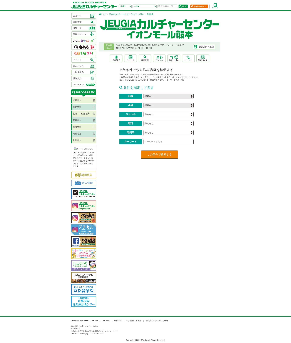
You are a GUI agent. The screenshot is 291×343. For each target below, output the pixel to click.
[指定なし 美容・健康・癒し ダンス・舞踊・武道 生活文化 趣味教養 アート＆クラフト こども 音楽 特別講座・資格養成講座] (169, 114)
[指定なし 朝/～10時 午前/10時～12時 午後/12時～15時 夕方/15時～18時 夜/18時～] (169, 132)
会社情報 (118, 321)
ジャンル (159, 60)
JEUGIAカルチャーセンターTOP (84, 321)
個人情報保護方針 (134, 321)
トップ (103, 14)
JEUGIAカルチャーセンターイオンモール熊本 (126, 14)
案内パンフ (202, 60)
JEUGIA (106, 321)
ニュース (130, 60)
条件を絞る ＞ (200, 6)
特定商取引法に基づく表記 (157, 321)
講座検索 (145, 60)
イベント (188, 60)
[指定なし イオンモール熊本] (169, 105)
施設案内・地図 (206, 46)
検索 (184, 6)
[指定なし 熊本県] (169, 96)
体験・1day (174, 60)
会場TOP (116, 60)
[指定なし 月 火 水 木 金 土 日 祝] (169, 123)
